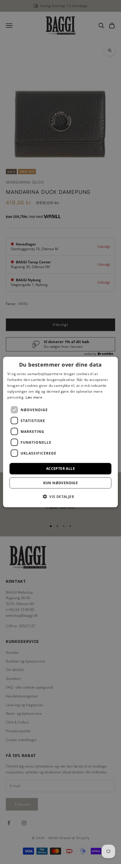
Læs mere (34, 396)
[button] (60, 496)
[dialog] (60, 432)
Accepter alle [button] (60, 468)
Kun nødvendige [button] (60, 482)
